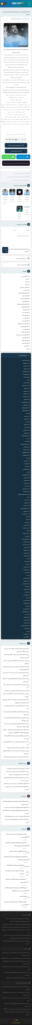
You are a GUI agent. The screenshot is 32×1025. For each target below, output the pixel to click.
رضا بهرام (27, 427)
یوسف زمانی (26, 377)
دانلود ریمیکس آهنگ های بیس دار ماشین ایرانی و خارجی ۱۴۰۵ (16, 707)
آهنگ (27, 349)
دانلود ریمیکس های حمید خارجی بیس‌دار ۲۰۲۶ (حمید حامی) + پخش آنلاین (16, 674)
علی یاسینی (26, 433)
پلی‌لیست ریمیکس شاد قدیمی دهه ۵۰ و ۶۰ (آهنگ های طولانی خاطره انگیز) (16, 752)
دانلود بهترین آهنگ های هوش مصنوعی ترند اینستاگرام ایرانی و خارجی (15, 811)
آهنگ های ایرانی (25, 338)
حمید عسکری (26, 430)
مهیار (28, 380)
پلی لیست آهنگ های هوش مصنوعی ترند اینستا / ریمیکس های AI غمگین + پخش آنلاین (16, 725)
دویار (28, 558)
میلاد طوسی (26, 637)
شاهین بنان (26, 623)
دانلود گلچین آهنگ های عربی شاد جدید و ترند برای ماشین (16, 783)
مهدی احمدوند (26, 397)
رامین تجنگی (26, 394)
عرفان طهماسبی (25, 371)
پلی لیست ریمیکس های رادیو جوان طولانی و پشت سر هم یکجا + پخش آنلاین (16, 680)
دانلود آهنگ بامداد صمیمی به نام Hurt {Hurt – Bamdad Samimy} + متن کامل (16, 942)
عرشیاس (27, 592)
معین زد (27, 422)
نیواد (28, 531)
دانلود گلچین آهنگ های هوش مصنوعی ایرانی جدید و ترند (16, 807)
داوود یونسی (26, 609)
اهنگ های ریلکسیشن (24, 287)
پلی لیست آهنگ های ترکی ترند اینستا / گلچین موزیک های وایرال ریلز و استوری (16, 656)
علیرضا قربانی (26, 374)
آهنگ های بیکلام (25, 332)
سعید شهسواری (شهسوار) (23, 494)
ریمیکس (27, 282)
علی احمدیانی (26, 366)
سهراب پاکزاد (26, 511)
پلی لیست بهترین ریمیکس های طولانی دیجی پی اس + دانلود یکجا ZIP (16, 662)
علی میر (27, 564)
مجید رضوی (26, 369)
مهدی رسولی (26, 391)
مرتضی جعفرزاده (25, 402)
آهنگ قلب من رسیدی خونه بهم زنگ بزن (22, 173)
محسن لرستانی (25, 385)
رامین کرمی (26, 483)
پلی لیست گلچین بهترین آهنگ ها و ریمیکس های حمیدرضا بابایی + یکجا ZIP (16, 719)
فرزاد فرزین (26, 477)
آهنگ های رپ (26, 318)
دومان (27, 458)
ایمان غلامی (26, 620)
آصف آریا (27, 572)
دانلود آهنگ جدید (16, 1023)
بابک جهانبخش (26, 584)
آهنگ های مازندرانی (24, 298)
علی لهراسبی (26, 553)
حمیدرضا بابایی (26, 489)
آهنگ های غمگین (25, 307)
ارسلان (27, 519)
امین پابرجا (26, 628)
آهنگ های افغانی (25, 340)
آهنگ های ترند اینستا (22, 265)
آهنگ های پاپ (26, 329)
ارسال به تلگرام (22, 157)
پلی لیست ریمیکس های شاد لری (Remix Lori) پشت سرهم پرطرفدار (16, 695)
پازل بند (27, 606)
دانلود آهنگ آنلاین (15, 151)
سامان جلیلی (26, 399)
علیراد (27, 517)
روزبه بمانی (26, 547)
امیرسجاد (27, 522)
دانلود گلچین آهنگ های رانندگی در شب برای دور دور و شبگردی (17, 788)
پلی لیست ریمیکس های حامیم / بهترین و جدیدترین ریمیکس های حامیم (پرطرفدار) (16, 668)
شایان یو (27, 536)
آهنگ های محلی (25, 296)
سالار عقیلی (26, 424)
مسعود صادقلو (26, 410)
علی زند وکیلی (26, 455)
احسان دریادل (26, 544)
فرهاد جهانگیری (25, 452)
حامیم (27, 413)
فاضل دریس (26, 600)
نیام (28, 497)
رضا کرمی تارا (26, 491)
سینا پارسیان (26, 570)
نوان (28, 472)
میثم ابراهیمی (26, 405)
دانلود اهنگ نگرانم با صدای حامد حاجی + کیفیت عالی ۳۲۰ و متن (16, 935)
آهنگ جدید (26, 346)
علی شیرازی (26, 480)
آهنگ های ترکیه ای (25, 326)
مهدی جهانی (26, 589)
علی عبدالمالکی (26, 612)
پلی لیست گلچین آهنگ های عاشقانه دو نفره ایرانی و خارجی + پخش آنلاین (16, 713)
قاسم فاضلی (26, 617)
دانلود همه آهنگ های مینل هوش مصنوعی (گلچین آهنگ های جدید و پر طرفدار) (16, 802)
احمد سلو (27, 486)
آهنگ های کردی (25, 301)
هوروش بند (26, 464)
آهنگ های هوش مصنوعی (23, 293)
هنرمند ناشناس (25, 360)
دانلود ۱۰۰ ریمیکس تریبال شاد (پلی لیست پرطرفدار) (17, 747)
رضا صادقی (26, 388)
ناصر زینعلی (26, 556)
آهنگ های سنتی (25, 312)
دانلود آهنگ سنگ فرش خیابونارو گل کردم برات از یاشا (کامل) (17, 820)
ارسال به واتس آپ (8, 157)
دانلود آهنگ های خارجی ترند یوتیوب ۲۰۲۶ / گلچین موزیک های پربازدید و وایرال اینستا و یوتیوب (15, 701)
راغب (27, 438)
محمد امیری (26, 461)
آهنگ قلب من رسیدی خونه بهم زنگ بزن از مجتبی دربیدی (19, 177)
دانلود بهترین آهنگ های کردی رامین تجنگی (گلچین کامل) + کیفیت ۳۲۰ (16, 737)
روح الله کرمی (26, 469)
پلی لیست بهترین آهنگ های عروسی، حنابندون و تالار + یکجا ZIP (16, 686)
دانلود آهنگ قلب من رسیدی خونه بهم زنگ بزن (21, 180)
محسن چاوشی (26, 363)
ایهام (28, 575)
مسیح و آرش (26, 603)
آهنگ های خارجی (25, 321)
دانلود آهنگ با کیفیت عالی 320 (14, 145)
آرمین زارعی (26, 505)
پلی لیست (27, 285)
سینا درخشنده (26, 533)
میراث (27, 598)
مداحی (27, 279)
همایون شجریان (25, 539)
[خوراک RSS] (15, 1020)
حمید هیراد (26, 416)
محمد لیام (27, 500)
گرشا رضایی (26, 419)
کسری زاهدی (26, 450)
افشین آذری (26, 578)
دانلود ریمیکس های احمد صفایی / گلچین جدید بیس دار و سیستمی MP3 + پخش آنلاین (16, 650)
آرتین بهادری (26, 634)
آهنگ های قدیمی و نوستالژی (23, 304)
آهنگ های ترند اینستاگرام (23, 324)
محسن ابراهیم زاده (25, 444)
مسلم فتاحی (26, 447)
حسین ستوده (26, 528)
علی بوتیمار (26, 503)
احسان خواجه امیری (25, 508)
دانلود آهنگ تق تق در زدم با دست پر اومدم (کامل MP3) (16, 816)
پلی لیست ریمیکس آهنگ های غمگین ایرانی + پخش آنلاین (16, 690)
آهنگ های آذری (25, 343)
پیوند (27, 631)
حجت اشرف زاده (25, 514)
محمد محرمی (26, 383)
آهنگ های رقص (25, 315)
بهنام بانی (27, 466)
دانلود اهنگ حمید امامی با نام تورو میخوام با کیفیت (19, 938)
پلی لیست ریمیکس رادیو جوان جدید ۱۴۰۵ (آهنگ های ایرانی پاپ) (16, 743)
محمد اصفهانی (26, 542)
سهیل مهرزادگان (25, 436)
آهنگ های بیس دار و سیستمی (22, 335)
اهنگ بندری (26, 290)
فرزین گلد (26, 561)
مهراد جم (27, 614)
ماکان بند (27, 441)
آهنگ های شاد (26, 310)
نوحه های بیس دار (25, 276)
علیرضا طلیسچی (25, 475)
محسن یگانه (26, 567)
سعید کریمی (26, 581)
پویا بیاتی (27, 586)
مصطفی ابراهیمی (25, 408)
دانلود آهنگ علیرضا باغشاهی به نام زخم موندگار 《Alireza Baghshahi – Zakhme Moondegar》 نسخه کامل (16, 731)
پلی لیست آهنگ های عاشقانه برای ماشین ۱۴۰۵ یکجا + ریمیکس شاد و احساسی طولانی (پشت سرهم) (17, 773)
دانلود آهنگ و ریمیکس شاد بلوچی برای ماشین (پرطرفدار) (16, 757)
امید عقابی (26, 525)
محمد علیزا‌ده (26, 550)
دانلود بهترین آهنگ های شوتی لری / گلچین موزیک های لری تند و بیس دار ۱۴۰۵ (16, 779)
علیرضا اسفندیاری (25, 626)
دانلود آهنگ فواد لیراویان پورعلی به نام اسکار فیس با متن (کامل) (16, 924)
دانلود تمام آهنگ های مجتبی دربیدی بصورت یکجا (16, 163)
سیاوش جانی (26, 595)
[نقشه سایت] (17, 1020)
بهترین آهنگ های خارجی (21, 258)
